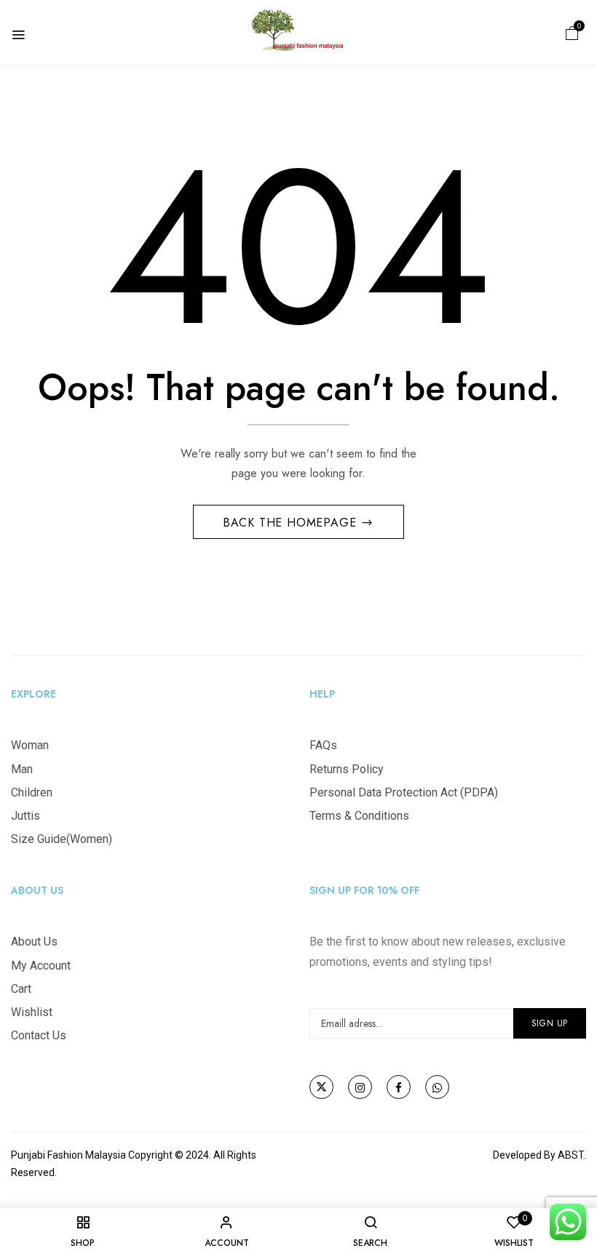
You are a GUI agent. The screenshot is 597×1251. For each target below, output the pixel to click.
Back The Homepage (291, 522)
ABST (571, 1155)
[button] (572, 32)
